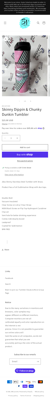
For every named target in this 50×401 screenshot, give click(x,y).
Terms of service (25, 395)
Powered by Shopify (26, 392)
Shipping (4, 124)
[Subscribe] (38, 362)
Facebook (9, 278)
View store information (14, 174)
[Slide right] (30, 101)
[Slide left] (19, 101)
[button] (5, 23)
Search (8, 284)
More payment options (25, 161)
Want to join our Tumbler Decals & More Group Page (24, 291)
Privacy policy (13, 395)
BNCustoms (15, 392)
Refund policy (39, 392)
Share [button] (6, 249)
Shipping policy (38, 395)
